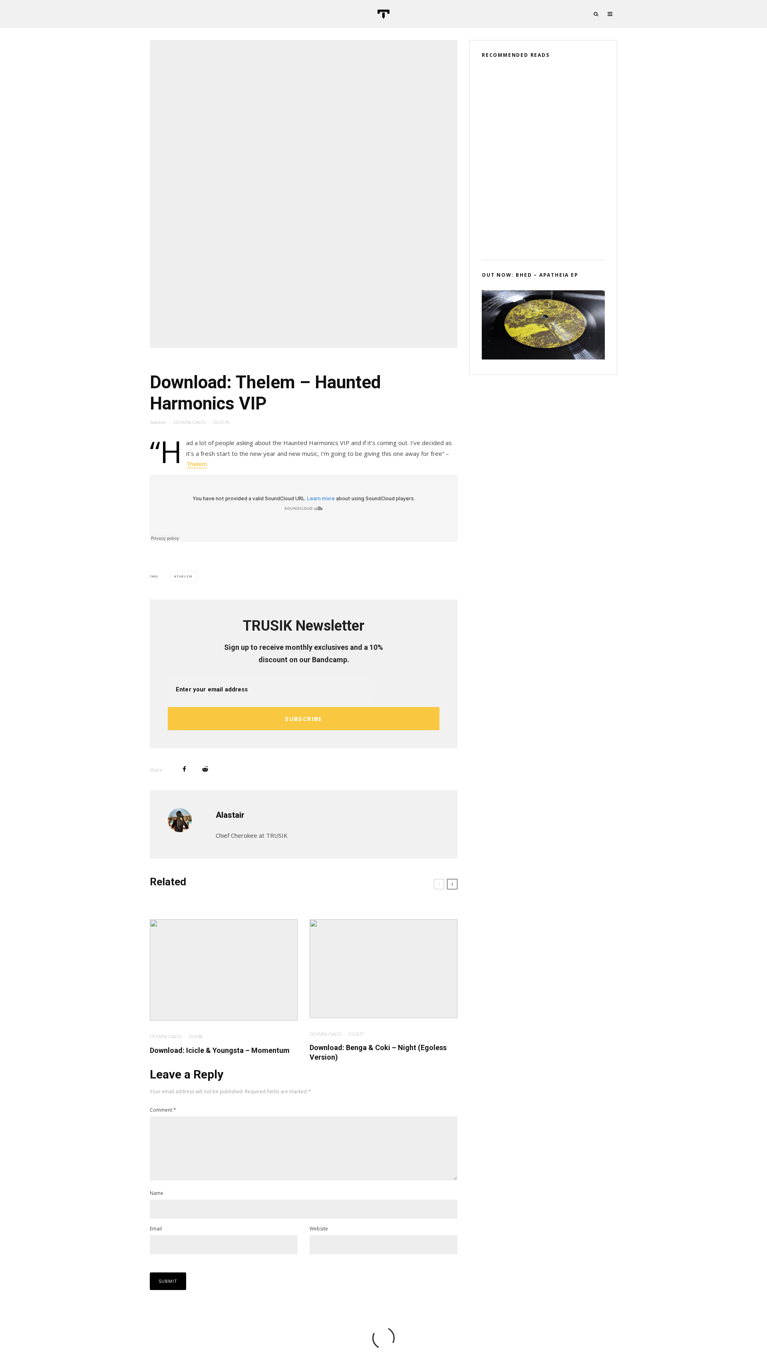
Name (156, 1193)
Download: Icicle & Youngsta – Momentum (220, 1050)
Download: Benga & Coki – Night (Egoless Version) (378, 1052)
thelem (185, 576)
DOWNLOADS (190, 422)
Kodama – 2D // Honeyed (551, 121)
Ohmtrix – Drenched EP (549, 159)
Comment (163, 1109)
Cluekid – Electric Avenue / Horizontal (555, 235)
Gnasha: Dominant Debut (550, 197)
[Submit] (205, 769)
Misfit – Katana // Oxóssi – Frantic (552, 83)
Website (319, 1228)
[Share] (184, 769)
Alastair (158, 422)
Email (156, 1228)
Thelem (196, 464)
